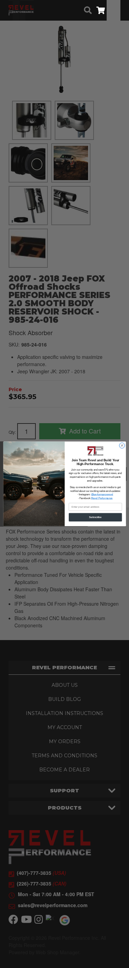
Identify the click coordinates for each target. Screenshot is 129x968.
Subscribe (95, 517)
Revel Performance (101, 498)
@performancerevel (102, 494)
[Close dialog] (122, 445)
